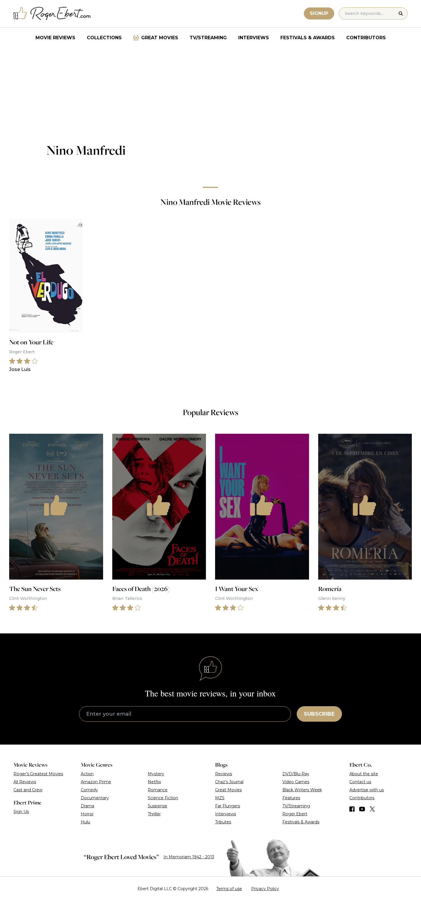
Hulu (85, 822)
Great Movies (159, 37)
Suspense (157, 805)
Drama (87, 805)
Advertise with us (366, 789)
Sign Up (21, 811)
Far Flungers (227, 805)
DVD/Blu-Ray (295, 773)
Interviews (253, 37)
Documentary (95, 797)
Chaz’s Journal (229, 781)
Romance (158, 789)
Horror (87, 813)
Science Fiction (163, 797)
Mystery (156, 773)
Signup (319, 13)
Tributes (223, 822)
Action (87, 773)
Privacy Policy (265, 888)
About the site (363, 773)
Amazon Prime (96, 781)
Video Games (295, 781)
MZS (220, 797)
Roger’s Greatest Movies (38, 773)
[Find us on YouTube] (362, 809)
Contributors (366, 37)
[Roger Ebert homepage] (52, 13)
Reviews (223, 773)
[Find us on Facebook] (352, 809)
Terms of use (229, 888)
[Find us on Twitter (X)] (372, 809)
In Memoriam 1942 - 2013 (189, 856)
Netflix (154, 781)
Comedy (89, 789)
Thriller (154, 813)
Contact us (360, 781)
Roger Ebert (294, 813)
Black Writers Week (302, 789)
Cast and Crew (27, 789)
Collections (104, 37)
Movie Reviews (55, 37)
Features (291, 797)
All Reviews (24, 781)
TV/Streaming (208, 37)
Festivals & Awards (307, 37)
